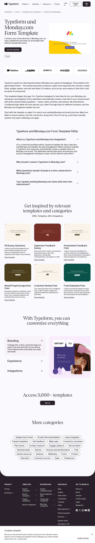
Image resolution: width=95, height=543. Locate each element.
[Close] (92, 534)
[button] (27, 4)
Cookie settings (83, 538)
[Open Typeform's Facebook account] (77, 510)
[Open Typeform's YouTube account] (86, 510)
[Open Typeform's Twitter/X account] (80, 510)
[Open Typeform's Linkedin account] (89, 510)
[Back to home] (11, 4)
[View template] (17, 241)
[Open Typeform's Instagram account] (83, 510)
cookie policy (22, 539)
